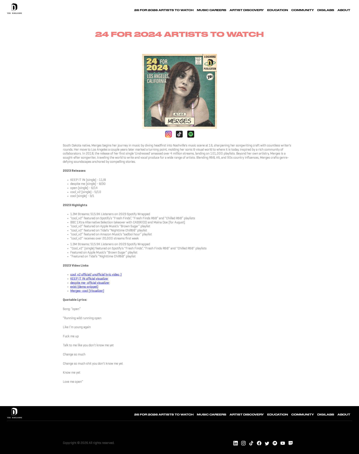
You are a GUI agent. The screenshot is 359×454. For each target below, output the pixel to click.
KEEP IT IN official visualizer (89, 278)
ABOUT (343, 10)
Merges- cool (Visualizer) (87, 291)
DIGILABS (325, 10)
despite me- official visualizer (90, 283)
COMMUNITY (302, 10)
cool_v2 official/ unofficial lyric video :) (96, 274)
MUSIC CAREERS (211, 10)
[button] (211, 9)
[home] (14, 9)
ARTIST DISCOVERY (247, 10)
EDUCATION (277, 10)
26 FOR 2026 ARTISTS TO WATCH (164, 10)
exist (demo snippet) (84, 286)
